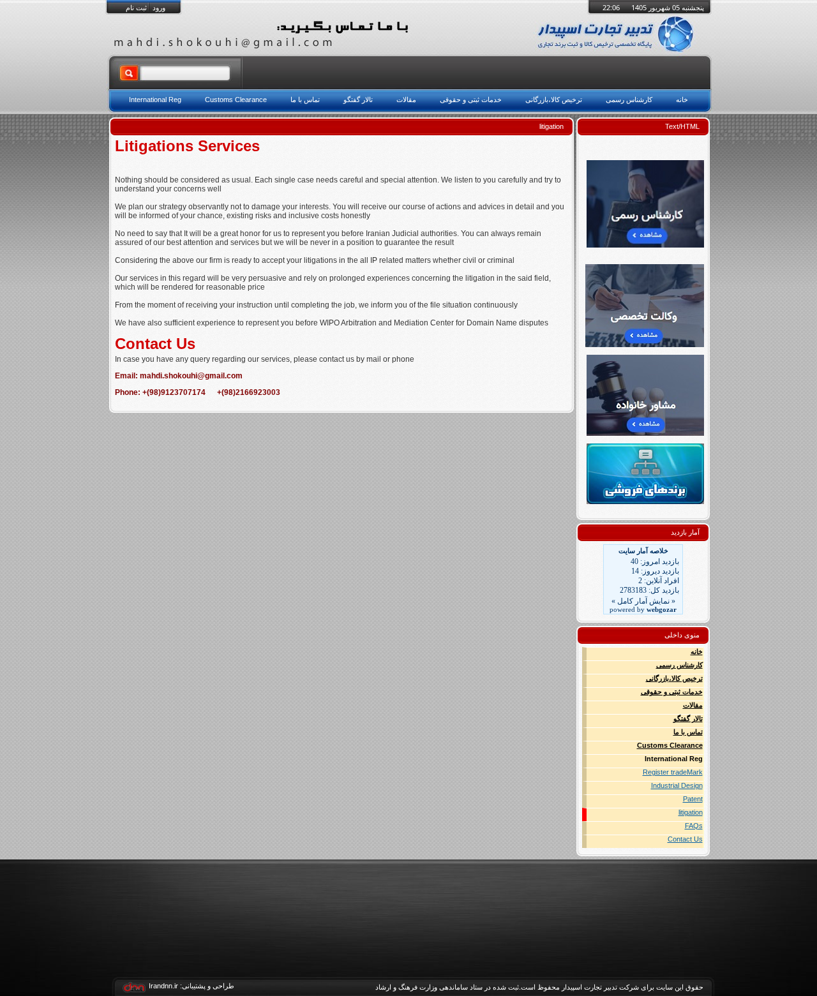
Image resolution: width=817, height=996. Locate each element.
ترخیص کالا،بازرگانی (674, 678)
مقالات (693, 705)
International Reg (674, 758)
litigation (690, 812)
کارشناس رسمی (679, 665)
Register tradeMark (673, 772)
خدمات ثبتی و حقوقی (672, 691)
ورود (159, 7)
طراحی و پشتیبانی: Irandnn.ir (191, 986)
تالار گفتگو (688, 718)
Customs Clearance (670, 745)
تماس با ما (688, 732)
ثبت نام (136, 7)
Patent (693, 799)
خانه (697, 651)
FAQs (694, 825)
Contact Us (685, 839)
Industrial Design (677, 785)
